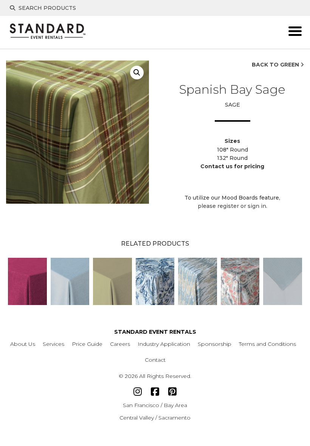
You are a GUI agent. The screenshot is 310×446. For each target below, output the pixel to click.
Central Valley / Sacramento (155, 417)
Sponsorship (214, 344)
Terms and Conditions (267, 344)
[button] (137, 72)
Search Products (46, 8)
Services (53, 344)
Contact (155, 359)
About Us (22, 344)
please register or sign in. (232, 206)
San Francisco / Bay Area (155, 405)
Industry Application (164, 344)
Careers (120, 344)
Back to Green (276, 64)
